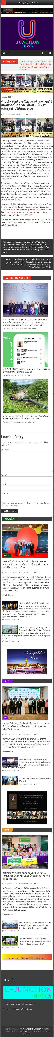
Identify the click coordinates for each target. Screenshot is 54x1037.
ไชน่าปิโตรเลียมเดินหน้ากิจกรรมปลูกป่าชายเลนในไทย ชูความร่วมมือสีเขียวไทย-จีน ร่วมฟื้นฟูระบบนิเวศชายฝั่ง (35, 925)
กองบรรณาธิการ (27, 328)
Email (4, 484)
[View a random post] (50, 53)
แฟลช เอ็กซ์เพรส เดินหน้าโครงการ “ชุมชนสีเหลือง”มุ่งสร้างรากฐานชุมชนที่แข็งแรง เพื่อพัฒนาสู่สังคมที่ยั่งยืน (35, 941)
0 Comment (32, 114)
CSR (5, 867)
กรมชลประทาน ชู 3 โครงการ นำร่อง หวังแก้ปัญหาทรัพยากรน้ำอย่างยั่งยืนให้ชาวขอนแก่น (26, 417)
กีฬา (5, 717)
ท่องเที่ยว (7, 555)
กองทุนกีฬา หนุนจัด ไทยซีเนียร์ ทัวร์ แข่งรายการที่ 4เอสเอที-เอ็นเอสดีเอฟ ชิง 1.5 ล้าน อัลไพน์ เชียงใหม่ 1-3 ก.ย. (26, 726)
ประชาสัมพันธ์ (7, 89)
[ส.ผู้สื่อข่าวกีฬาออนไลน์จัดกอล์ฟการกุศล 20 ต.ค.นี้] (10, 780)
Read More (7, 595)
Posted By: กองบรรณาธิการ (13, 114)
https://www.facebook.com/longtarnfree (22, 212)
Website (4, 494)
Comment (6, 450)
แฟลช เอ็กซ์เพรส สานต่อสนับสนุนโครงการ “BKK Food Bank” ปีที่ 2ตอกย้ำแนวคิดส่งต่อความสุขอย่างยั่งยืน (26, 875)
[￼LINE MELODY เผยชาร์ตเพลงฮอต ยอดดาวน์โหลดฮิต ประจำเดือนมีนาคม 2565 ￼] (25, 349)
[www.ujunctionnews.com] (27, 33)
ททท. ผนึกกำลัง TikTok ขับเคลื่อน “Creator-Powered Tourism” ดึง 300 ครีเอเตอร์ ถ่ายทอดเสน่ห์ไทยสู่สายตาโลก (25, 564)
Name (4, 475)
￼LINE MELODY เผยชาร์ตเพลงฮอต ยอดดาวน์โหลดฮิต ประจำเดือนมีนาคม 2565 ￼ (26, 370)
